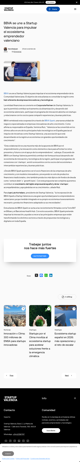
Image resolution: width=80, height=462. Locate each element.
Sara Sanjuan (13, 49)
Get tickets (50, 2)
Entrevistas (17, 52)
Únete (54, 9)
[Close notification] (76, 2)
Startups (32, 330)
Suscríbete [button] (51, 430)
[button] (15, 319)
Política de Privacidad (22, 458)
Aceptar (8, 453)
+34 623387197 (19, 434)
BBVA (6, 93)
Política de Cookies (8, 458)
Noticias (7, 330)
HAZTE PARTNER (39, 256)
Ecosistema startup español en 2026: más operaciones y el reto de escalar (65, 339)
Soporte (7, 417)
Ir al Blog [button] (68, 297)
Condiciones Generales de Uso (40, 458)
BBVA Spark (49, 120)
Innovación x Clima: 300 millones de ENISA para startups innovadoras (15, 339)
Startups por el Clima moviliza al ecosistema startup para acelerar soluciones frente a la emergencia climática (40, 345)
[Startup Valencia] (9, 9)
